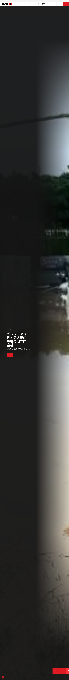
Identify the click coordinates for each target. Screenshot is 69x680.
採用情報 (59, 4)
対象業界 (43, 4)
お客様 (28, 4)
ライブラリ (51, 4)
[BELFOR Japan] (7, 4)
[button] (64, 1)
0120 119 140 (57, 672)
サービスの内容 (36, 4)
